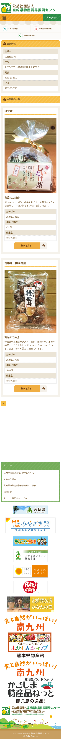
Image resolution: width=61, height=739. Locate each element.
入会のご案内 (10, 479)
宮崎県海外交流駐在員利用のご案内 (20, 485)
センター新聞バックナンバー (17, 498)
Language (51, 17)
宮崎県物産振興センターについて (19, 472)
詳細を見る (26, 245)
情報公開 (8, 492)
